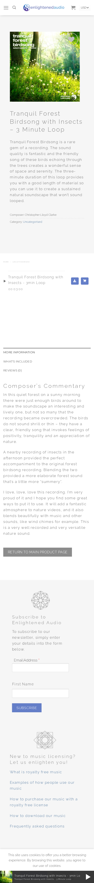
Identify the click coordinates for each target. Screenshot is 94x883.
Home (6, 262)
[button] (6, 7)
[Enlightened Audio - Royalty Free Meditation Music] (43, 7)
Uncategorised (32, 221)
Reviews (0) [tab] (12, 370)
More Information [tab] (19, 352)
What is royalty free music (36, 772)
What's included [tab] (17, 361)
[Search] (14, 7)
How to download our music (38, 815)
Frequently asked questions (37, 826)
